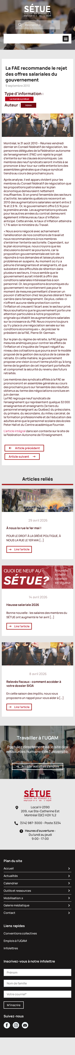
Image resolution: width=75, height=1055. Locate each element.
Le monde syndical (19, 98)
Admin (28, 105)
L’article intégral (14, 431)
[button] (66, 39)
